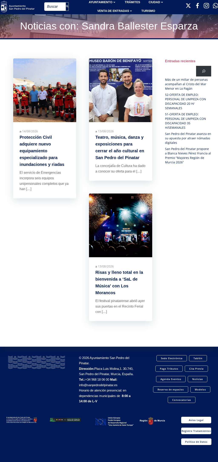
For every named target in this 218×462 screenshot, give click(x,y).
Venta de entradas (113, 11)
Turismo (148, 11)
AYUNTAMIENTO (100, 2)
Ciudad (154, 2)
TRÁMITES (132, 2)
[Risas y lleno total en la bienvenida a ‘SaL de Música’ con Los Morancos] (120, 225)
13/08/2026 (106, 131)
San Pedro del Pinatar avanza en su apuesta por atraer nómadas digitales (188, 138)
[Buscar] (203, 71)
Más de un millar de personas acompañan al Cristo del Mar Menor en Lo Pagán (186, 84)
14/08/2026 (30, 131)
